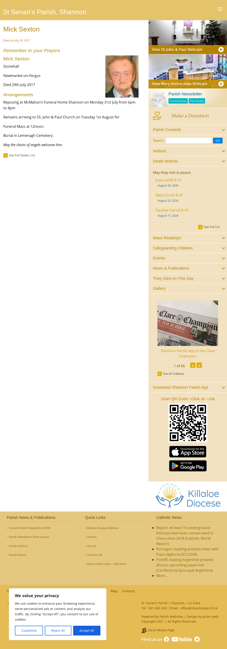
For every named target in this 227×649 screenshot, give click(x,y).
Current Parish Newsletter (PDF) (30, 528)
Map (114, 591)
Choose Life (94, 554)
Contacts (128, 591)
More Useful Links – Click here (106, 564)
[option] (187, 329)
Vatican (92, 536)
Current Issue (178, 101)
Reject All (58, 630)
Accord (91, 546)
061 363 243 (157, 608)
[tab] (188, 130)
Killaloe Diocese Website (102, 528)
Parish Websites (171, 616)
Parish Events (17, 554)
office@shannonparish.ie (199, 608)
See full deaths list (22, 155)
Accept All (86, 630)
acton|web (210, 616)
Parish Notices (18, 546)
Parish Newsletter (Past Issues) (29, 536)
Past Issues (197, 101)
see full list (212, 227)
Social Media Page (160, 630)
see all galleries (173, 373)
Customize (29, 630)
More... (162, 575)
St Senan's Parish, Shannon (44, 12)
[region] (57, 614)
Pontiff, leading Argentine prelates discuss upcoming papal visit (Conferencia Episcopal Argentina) (184, 565)
